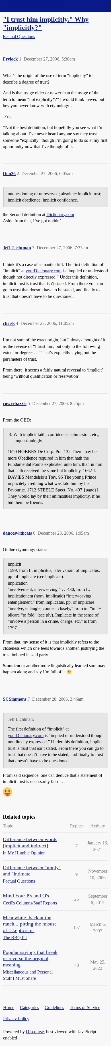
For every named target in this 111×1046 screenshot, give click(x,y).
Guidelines (54, 1007)
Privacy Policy (16, 1018)
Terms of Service (85, 1007)
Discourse (35, 1031)
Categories (29, 1007)
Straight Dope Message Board (30, 5)
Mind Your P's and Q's (26, 895)
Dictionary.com (60, 214)
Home (8, 1007)
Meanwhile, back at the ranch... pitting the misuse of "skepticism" (30, 924)
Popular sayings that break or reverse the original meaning (30, 958)
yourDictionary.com (43, 270)
